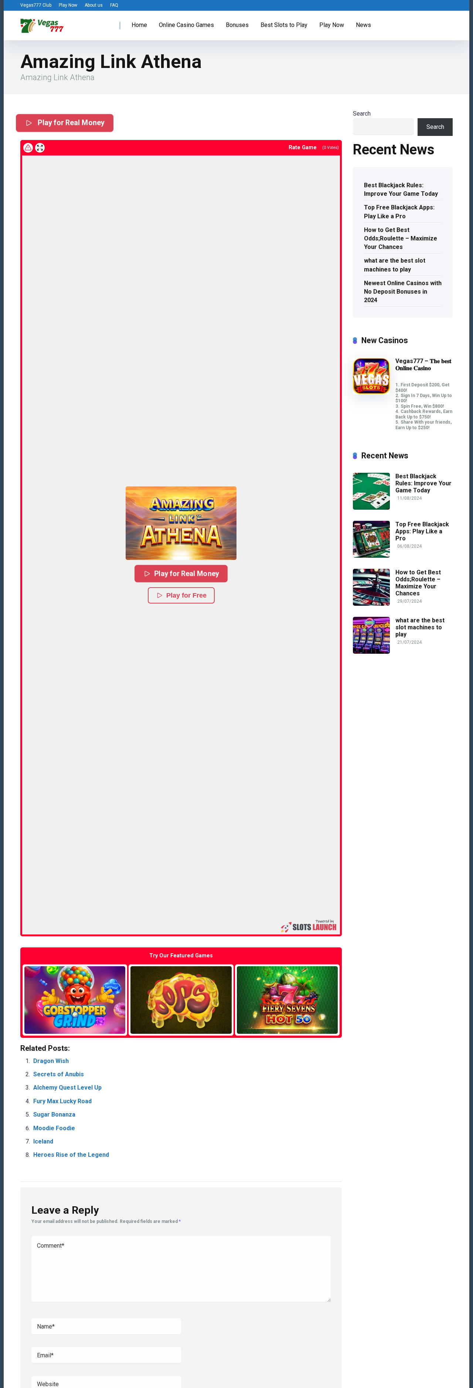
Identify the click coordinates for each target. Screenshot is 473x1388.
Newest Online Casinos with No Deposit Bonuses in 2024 (403, 292)
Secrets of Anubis (58, 1074)
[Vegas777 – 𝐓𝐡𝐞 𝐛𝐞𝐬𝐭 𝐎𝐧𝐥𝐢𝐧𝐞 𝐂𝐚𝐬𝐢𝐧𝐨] (371, 392)
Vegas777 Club (35, 5)
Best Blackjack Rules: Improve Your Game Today (401, 189)
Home (139, 24)
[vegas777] (42, 23)
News (363, 24)
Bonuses (237, 24)
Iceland (43, 1141)
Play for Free (186, 595)
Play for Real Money (70, 123)
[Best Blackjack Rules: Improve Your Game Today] (371, 507)
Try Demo (75, 999)
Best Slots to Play (284, 24)
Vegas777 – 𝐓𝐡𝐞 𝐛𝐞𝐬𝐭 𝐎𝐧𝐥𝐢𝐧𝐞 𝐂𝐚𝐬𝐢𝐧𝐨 (423, 365)
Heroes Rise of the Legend (71, 1154)
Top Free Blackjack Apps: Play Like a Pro (399, 211)
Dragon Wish (51, 1060)
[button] (181, 523)
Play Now (68, 5)
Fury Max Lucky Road (62, 1101)
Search (362, 113)
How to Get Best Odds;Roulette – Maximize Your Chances (400, 238)
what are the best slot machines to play (394, 265)
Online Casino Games (186, 24)
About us (94, 5)
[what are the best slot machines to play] (371, 651)
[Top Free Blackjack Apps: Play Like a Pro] (371, 555)
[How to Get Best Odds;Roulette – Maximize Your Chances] (371, 603)
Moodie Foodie (54, 1128)
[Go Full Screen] (40, 148)
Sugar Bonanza (54, 1114)
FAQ (114, 5)
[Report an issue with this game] (28, 148)
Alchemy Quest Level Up (67, 1087)
